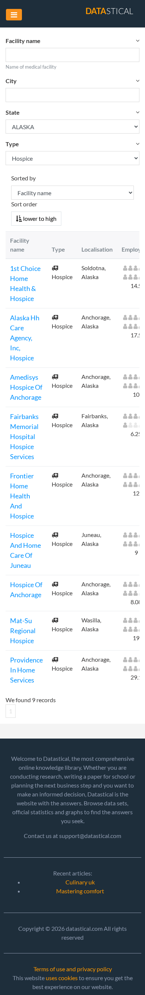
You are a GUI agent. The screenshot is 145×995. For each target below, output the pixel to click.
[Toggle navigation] (14, 14)
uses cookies (62, 977)
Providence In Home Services (26, 670)
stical (109, 11)
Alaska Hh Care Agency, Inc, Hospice (24, 338)
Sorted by (23, 177)
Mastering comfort (80, 890)
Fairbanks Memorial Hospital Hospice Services (24, 436)
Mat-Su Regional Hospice (23, 630)
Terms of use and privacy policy (72, 968)
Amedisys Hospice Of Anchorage (26, 387)
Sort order (24, 203)
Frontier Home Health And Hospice (22, 496)
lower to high (39, 218)
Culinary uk (80, 882)
